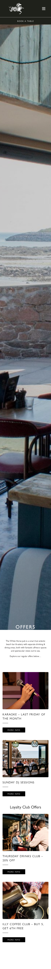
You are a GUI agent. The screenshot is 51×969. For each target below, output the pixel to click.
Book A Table (25, 21)
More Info (14, 729)
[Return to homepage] (16, 8)
